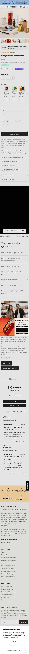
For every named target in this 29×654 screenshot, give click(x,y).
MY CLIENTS (21, 330)
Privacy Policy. (14, 637)
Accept (14, 641)
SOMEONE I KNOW (21, 326)
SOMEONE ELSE (22, 333)
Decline (13, 646)
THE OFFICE (21, 328)
